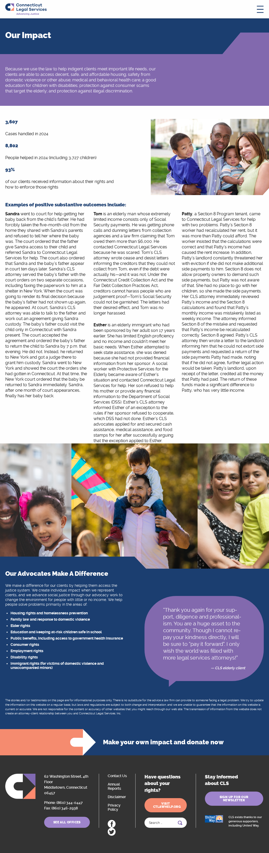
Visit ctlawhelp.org (167, 805)
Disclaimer (117, 797)
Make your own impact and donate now (163, 742)
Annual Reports (114, 786)
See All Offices (67, 822)
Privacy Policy (114, 807)
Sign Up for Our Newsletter (234, 798)
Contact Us (117, 776)
